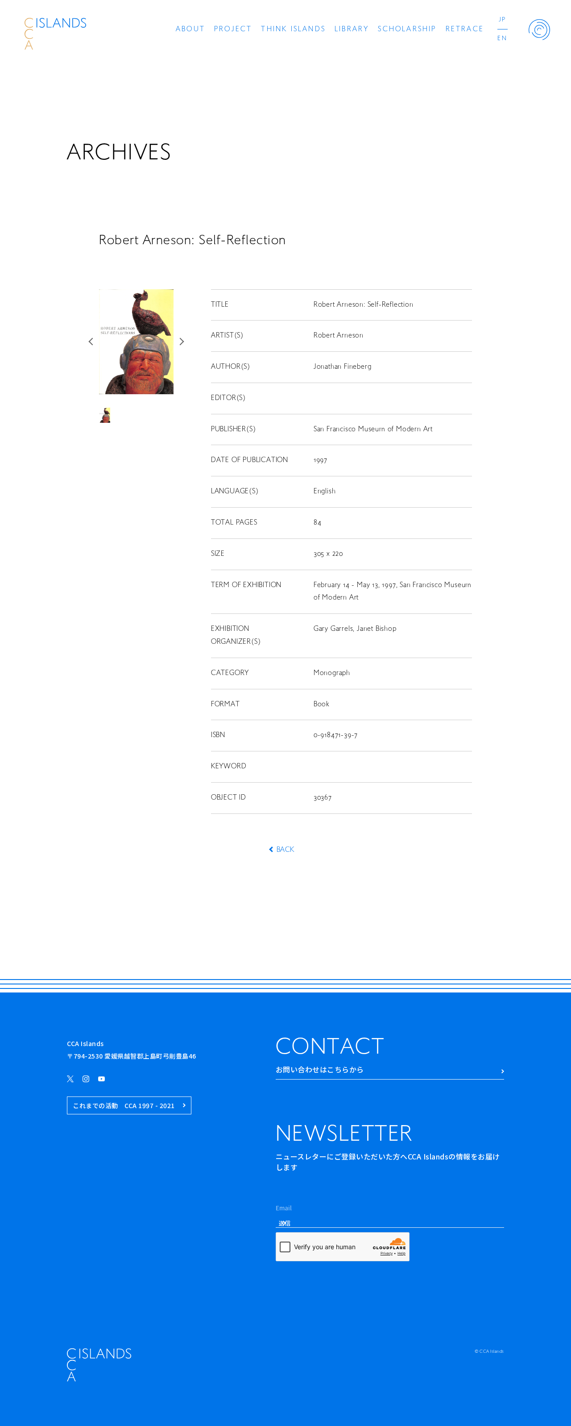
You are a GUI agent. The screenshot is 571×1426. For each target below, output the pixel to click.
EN (502, 38)
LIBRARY (352, 29)
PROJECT (233, 29)
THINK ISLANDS (293, 29)
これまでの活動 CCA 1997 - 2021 (124, 1105)
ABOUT (190, 29)
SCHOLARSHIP (407, 29)
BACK (285, 850)
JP (503, 20)
